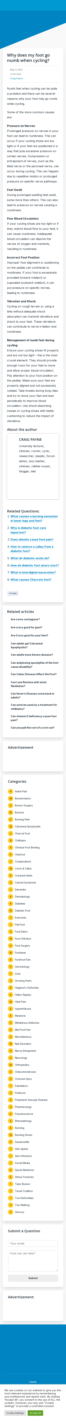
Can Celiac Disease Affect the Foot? (34, 674)
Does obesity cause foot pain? (32, 539)
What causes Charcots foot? (31, 579)
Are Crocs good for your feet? (29, 635)
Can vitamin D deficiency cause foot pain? (33, 718)
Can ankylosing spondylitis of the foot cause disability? (34, 664)
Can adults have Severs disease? (32, 654)
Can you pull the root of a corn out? (33, 727)
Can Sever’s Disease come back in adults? (32, 695)
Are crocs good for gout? (26, 627)
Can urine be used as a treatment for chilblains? (34, 706)
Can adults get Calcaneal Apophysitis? (27, 645)
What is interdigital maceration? (33, 572)
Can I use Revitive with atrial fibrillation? (28, 684)
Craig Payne (16, 78)
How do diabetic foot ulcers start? (35, 565)
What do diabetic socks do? (30, 558)
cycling (13, 593)
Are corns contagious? (25, 619)
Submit (33, 1278)
